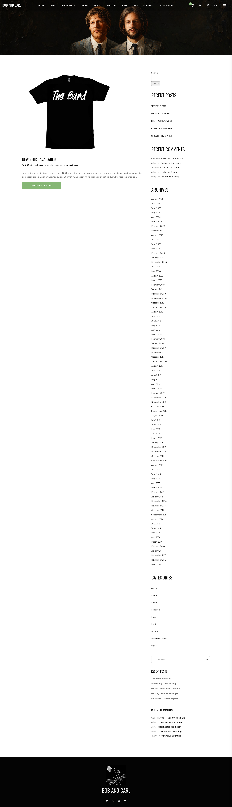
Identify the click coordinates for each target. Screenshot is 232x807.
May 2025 (155, 249)
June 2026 (156, 208)
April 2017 (155, 384)
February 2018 (158, 339)
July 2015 (155, 469)
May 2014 (155, 533)
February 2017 (158, 393)
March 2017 (156, 388)
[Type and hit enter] (207, 659)
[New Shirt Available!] (69, 111)
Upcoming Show (159, 638)
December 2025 (158, 231)
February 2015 (157, 492)
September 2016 (159, 411)
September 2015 (159, 460)
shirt (71, 165)
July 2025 (155, 240)
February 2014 (158, 546)
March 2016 (156, 438)
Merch (50, 165)
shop (76, 165)
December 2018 (159, 294)
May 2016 (155, 429)
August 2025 (157, 235)
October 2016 (157, 406)
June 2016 (156, 424)
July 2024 (155, 267)
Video (154, 646)
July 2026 (155, 203)
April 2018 (155, 330)
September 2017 (159, 361)
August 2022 (157, 276)
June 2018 (156, 321)
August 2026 (157, 199)
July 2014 (155, 524)
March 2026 (156, 221)
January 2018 (157, 343)
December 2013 (158, 555)
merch (65, 165)
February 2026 (158, 226)
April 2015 (155, 483)
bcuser (40, 165)
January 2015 (157, 497)
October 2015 (157, 456)
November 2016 (158, 402)
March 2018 (156, 334)
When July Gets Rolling (160, 113)
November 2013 (158, 560)
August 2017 (157, 366)
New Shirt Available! (39, 159)
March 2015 (156, 487)
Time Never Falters (158, 106)
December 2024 (159, 262)
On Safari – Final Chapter (161, 135)
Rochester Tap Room (171, 163)
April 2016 (155, 433)
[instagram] (208, 5)
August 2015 (157, 465)
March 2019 (156, 280)
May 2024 (156, 271)
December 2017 (158, 348)
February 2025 (158, 253)
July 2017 (155, 370)
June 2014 (156, 528)
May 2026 (155, 212)
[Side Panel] (224, 5)
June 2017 (156, 375)
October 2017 (157, 357)
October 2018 (157, 303)
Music (154, 624)
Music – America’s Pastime (161, 120)
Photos (154, 631)
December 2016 (158, 397)
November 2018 (159, 298)
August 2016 (157, 415)
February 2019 (158, 285)
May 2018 (155, 325)
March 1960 (156, 564)
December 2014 (158, 501)
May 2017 (155, 379)
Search (154, 73)
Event (154, 595)
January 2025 (157, 258)
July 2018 (155, 316)
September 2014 (159, 515)
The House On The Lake (171, 158)
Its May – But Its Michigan (161, 128)
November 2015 (158, 451)
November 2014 (158, 506)
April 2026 (155, 217)
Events (154, 602)
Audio (154, 588)
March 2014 (156, 542)
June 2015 (156, 474)
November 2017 (158, 352)
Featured (155, 610)
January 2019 (157, 289)
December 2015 (158, 447)
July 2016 (155, 420)
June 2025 (156, 244)
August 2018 (157, 312)
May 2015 (155, 478)
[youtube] (216, 5)
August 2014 (157, 519)
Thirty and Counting (170, 172)
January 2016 (157, 442)
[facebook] (200, 5)
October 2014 (157, 510)
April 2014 (155, 537)
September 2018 (159, 307)
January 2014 (157, 551)
